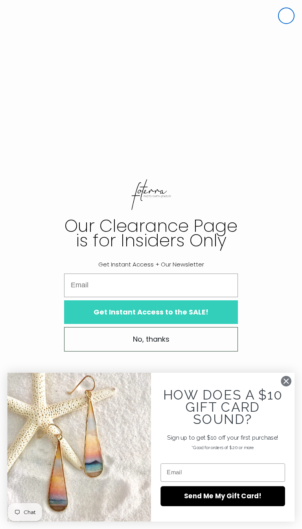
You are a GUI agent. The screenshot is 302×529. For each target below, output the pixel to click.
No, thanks (151, 339)
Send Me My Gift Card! (222, 495)
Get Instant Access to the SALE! (151, 312)
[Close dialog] (286, 16)
